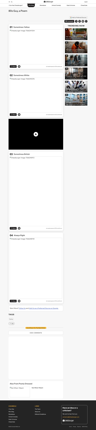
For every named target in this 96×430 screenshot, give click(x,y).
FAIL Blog (11, 411)
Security (79, 426)
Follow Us (22, 308)
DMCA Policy (84, 426)
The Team (37, 409)
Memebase (12, 414)
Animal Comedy (13, 416)
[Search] (11, 2)
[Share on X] (79, 21)
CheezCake (12, 422)
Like (12, 323)
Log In (85, 1)
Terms (70, 426)
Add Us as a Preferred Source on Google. (43, 308)
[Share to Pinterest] (83, 21)
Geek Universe (13, 419)
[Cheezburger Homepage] (48, 2)
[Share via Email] (86, 21)
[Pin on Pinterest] (19, 66)
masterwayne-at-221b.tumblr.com (54, 66)
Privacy (74, 426)
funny (11, 319)
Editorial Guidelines (40, 414)
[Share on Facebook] (76, 21)
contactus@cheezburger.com (71, 417)
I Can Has (11, 409)
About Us (37, 411)
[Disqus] (36, 358)
